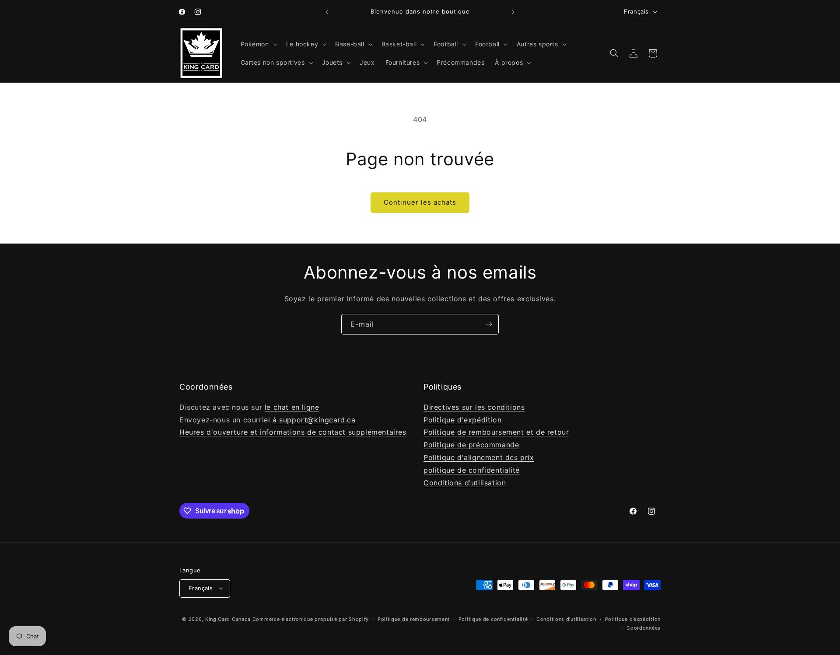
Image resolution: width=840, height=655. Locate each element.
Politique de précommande (471, 444)
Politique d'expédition (462, 419)
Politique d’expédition (633, 619)
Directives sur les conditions (474, 406)
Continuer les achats (420, 202)
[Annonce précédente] (326, 11)
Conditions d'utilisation (465, 482)
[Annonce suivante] (513, 11)
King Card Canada (228, 619)
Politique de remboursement (414, 619)
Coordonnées (643, 627)
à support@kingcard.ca (314, 419)
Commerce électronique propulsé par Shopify (310, 619)
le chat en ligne (292, 406)
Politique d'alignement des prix (479, 457)
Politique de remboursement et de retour (496, 432)
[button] (258, 44)
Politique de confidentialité (493, 619)
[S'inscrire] (488, 324)
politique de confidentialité (472, 469)
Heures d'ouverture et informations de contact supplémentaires (292, 432)
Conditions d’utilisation (566, 619)
